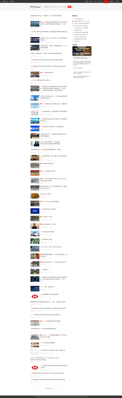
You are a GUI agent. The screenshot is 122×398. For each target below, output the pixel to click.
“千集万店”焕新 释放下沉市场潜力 (80, 25)
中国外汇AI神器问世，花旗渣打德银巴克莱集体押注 (46, 53)
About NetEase (47, 396)
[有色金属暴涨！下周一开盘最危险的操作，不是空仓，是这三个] (82, 51)
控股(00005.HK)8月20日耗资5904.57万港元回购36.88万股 (48, 66)
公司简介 (52, 396)
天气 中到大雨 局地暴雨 (51, 201)
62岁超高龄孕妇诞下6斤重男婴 (80, 32)
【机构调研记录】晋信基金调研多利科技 (43, 328)
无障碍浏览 (12, 1)
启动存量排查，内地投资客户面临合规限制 (53, 111)
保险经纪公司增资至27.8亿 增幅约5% (52, 126)
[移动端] (87, 1)
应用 (7, 1)
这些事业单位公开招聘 (48, 209)
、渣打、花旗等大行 (47, 287)
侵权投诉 (86, 396)
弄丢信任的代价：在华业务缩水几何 (54, 262)
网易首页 (4, 1)
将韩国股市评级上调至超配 (49, 294)
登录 (106, 1)
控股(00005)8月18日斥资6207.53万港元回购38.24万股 (47, 373)
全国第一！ (45, 269)
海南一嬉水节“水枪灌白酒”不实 (80, 36)
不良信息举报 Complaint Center (75, 396)
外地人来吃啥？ (46, 194)
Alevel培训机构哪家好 (47, 343)
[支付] (99, 1)
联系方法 (56, 396)
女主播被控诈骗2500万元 (79, 39)
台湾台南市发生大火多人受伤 (80, 27)
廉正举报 (82, 396)
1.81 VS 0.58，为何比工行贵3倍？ (51, 247)
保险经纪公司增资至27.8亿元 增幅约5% (52, 350)
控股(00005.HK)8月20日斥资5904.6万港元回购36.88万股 (47, 379)
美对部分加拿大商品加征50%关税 (80, 34)
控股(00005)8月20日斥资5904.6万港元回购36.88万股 (46, 60)
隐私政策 (67, 396)
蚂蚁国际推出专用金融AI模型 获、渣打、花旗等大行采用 (47, 302)
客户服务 (63, 396)
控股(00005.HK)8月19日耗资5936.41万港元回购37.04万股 (48, 308)
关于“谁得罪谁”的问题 (78, 19)
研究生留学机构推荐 (47, 232)
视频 (31, 28)
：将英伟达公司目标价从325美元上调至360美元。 (45, 315)
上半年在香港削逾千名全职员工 (40, 80)
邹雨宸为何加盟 (48, 163)
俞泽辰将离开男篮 (49, 224)
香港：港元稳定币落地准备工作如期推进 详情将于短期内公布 (49, 31)
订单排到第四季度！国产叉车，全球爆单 (82, 21)
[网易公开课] (91, 1)
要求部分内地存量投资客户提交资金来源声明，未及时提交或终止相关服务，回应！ (53, 24)
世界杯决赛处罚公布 (78, 30)
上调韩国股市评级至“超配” (51, 321)
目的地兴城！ (48, 217)
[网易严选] (95, 1)
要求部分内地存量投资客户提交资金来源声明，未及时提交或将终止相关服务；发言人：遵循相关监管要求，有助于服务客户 (53, 88)
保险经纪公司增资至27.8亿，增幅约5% (55, 104)
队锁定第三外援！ (46, 239)
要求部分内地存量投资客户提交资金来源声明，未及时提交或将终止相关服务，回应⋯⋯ (53, 279)
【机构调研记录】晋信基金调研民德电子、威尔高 (45, 149)
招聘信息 (60, 396)
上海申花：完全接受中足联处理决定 (81, 23)
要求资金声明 (48, 72)
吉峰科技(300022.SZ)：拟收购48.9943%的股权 (46, 15)
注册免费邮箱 (111, 1)
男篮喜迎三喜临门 (49, 171)
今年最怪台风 (76, 41)
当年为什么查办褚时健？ (78, 68)
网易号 (32, 18)
